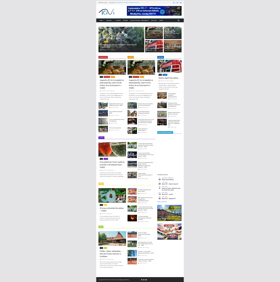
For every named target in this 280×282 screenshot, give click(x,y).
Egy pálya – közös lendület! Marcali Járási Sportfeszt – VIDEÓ (146, 252)
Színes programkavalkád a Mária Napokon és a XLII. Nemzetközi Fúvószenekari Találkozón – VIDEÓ (145, 165)
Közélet (112, 76)
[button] (103, 20)
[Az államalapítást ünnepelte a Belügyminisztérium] (162, 96)
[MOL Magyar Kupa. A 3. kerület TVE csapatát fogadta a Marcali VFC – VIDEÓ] (132, 245)
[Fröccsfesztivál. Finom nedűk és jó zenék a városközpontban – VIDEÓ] (112, 149)
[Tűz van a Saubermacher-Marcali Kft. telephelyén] (103, 121)
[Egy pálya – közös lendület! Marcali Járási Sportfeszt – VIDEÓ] (132, 253)
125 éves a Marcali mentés (115, 128)
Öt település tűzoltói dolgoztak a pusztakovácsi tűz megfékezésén (174, 104)
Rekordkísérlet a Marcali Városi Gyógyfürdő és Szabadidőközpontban (145, 199)
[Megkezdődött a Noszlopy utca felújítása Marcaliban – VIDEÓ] (103, 105)
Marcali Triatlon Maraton (168, 179)
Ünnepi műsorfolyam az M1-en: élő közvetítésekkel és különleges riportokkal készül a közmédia (146, 121)
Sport (105, 247)
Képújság (125, 20)
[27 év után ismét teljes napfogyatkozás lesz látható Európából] (132, 219)
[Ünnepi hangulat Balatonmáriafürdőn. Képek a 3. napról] (132, 176)
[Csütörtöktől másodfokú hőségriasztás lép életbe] (132, 113)
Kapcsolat (154, 20)
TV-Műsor (118, 20)
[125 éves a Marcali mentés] (103, 129)
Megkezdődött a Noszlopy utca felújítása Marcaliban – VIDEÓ (116, 104)
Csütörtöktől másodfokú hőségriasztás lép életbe (143, 112)
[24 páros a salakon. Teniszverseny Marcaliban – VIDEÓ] (132, 235)
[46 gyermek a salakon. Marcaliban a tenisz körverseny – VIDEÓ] (132, 261)
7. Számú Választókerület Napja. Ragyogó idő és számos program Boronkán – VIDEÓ (145, 145)
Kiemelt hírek (106, 76)
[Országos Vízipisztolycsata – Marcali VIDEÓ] (132, 191)
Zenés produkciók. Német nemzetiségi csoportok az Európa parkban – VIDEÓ (146, 154)
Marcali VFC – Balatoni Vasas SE (170, 184)
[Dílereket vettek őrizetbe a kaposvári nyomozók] (162, 114)
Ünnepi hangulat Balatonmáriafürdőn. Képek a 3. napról (145, 175)
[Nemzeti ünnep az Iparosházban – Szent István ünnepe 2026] (132, 105)
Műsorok (109, 20)
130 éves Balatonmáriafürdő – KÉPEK (116, 112)
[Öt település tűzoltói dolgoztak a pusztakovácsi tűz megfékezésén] (162, 106)
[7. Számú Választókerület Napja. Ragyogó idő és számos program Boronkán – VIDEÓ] (132, 146)
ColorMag (119, 279)
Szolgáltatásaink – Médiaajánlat (139, 20)
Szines (105, 204)
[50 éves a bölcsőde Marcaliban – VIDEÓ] (112, 195)
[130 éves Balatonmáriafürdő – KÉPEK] (103, 113)
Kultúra (105, 158)
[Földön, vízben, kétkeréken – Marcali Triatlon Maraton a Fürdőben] (112, 238)
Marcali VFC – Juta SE (167, 194)
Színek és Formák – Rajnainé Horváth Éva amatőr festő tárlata (171, 189)
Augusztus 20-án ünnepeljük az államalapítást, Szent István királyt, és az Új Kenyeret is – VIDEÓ (154, 33)
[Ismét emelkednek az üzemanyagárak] (132, 130)
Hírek (101, 20)
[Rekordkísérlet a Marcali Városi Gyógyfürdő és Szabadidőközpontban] (132, 200)
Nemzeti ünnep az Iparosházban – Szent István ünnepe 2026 (172, 33)
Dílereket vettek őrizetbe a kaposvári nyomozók (174, 113)
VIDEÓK (161, 20)
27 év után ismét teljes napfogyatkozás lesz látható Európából (144, 218)
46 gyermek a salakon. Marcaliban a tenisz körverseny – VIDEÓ (146, 260)
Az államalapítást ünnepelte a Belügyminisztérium (127, 2)
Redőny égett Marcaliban (110, 47)
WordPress (126, 279)
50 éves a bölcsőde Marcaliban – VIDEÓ (112, 209)
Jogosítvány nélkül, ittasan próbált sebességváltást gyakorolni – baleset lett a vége (174, 123)
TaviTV (113, 49)
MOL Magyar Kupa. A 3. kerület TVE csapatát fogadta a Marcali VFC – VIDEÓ (145, 244)
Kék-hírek (106, 43)
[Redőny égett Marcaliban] (121, 27)
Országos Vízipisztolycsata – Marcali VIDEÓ (145, 190)
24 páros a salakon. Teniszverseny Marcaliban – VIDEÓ (144, 234)
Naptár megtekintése (162, 201)
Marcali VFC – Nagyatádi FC (169, 198)
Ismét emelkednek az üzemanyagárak (143, 129)
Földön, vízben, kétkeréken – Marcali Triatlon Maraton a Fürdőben (111, 253)
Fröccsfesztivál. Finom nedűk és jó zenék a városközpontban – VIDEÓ (112, 164)
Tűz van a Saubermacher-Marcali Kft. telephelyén (116, 120)
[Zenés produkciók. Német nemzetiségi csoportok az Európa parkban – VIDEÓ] (132, 155)
